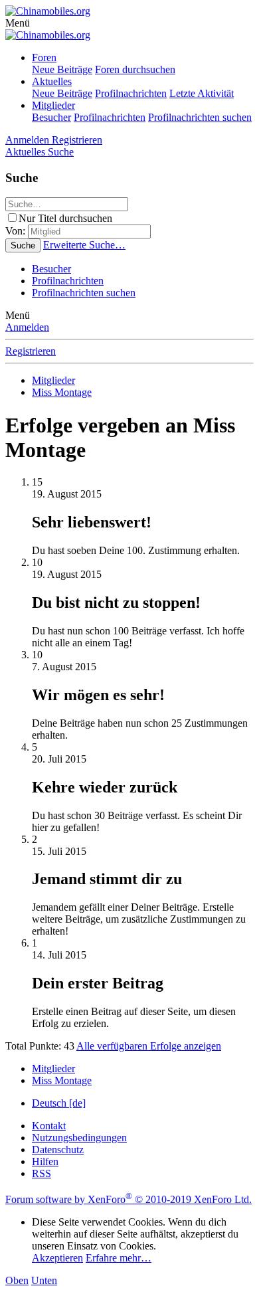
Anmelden (27, 327)
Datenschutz (58, 1149)
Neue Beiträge (62, 69)
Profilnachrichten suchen (200, 117)
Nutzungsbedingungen (79, 1137)
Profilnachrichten (131, 93)
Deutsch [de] (59, 1103)
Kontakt (49, 1125)
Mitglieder (53, 105)
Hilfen (45, 1161)
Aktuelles (52, 81)
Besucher (51, 117)
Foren (44, 57)
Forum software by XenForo (128, 1199)
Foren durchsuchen (135, 69)
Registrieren (30, 351)
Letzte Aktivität (201, 93)
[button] (17, 23)
